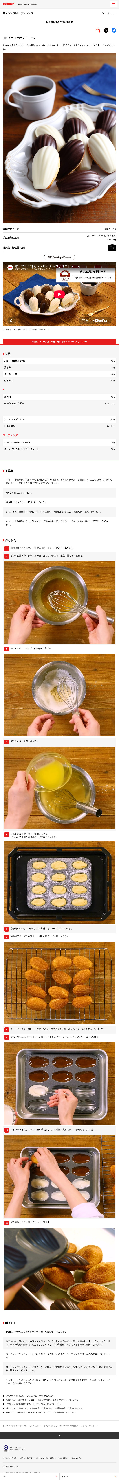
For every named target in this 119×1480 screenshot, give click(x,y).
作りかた (66, 1476)
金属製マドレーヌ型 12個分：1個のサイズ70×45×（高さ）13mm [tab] (59, 342)
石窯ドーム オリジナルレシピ (46, 1426)
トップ (5, 1426)
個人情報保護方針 (26, 1458)
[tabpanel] (59, 402)
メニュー (111, 13)
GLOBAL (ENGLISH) (10, 1466)
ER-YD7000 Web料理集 (69, 1426)
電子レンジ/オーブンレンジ (21, 1426)
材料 (4, 1476)
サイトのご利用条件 (10, 1458)
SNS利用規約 (63, 1458)
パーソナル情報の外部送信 (45, 1458)
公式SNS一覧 (76, 1458)
